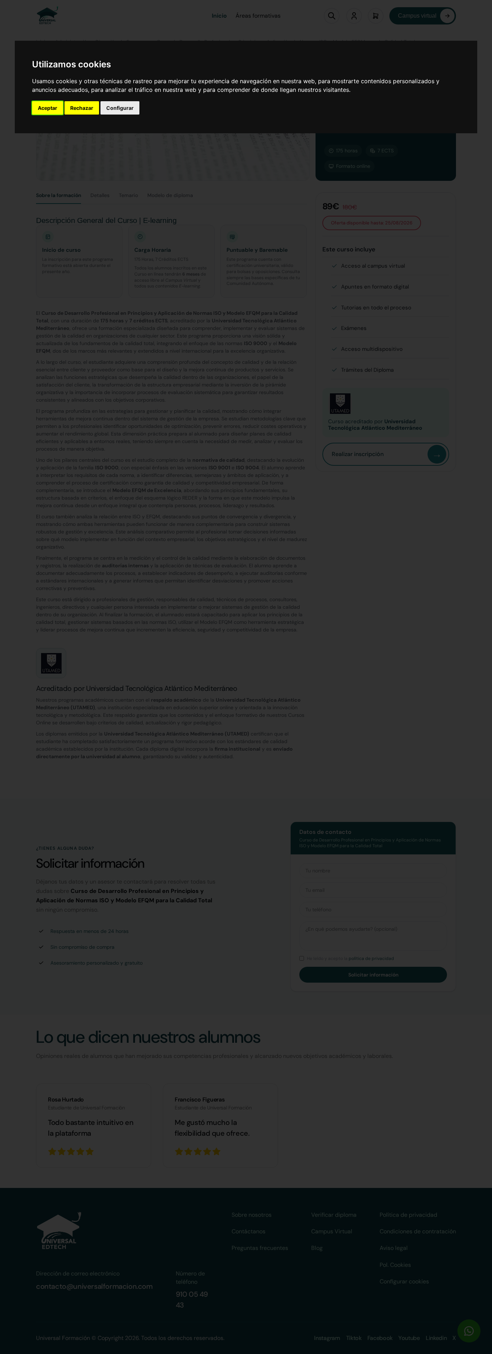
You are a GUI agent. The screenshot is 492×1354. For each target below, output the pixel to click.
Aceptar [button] (47, 108)
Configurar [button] (120, 108)
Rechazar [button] (81, 108)
